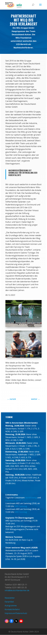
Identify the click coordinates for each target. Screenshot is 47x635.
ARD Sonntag (21, 512)
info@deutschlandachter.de (17, 590)
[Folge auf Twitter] (16, 621)
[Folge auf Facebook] (11, 621)
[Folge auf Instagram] (7, 621)
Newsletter (10, 598)
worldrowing (31, 497)
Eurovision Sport (13, 500)
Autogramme (11, 605)
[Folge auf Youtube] (21, 621)
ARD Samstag (21, 506)
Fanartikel (9, 601)
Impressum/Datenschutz (16, 613)
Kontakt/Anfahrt (12, 609)
